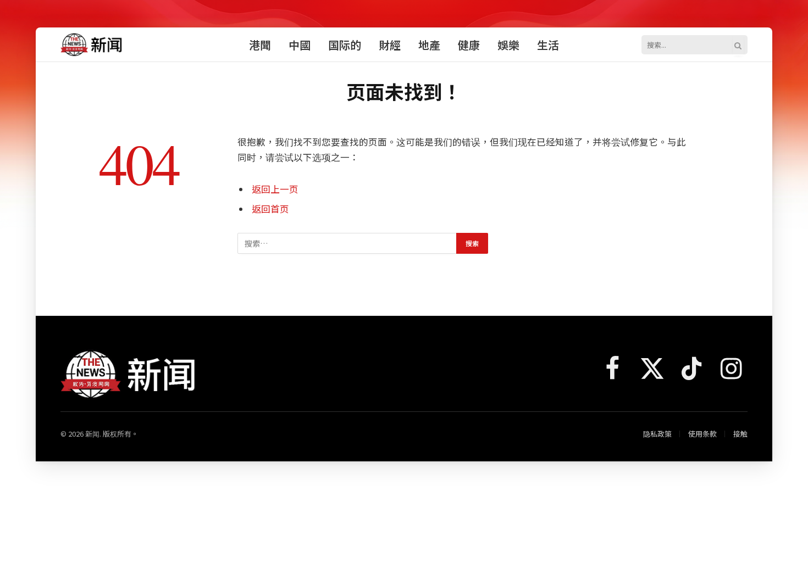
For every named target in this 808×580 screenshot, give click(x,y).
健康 (469, 45)
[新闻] (91, 44)
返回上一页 (275, 189)
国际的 (344, 45)
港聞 (260, 45)
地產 (429, 45)
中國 (300, 45)
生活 (548, 45)
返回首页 (270, 208)
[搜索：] (347, 243)
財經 (390, 45)
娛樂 (508, 45)
